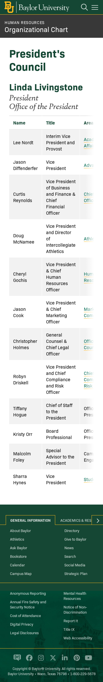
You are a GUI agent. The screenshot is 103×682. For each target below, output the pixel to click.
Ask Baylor (18, 547)
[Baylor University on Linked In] (64, 660)
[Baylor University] (36, 7)
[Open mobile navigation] (96, 8)
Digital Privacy (21, 623)
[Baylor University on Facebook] (28, 660)
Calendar (17, 564)
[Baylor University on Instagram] (40, 660)
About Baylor (20, 530)
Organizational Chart (36, 29)
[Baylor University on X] (52, 660)
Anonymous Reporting (28, 593)
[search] (81, 8)
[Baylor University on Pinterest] (76, 660)
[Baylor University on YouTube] (87, 660)
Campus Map (21, 573)
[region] (51, 302)
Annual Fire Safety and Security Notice (28, 604)
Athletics (93, 238)
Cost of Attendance (25, 615)
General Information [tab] (30, 520)
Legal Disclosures (24, 632)
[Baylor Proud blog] (16, 660)
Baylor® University (46, 668)
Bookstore (18, 556)
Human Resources (25, 22)
